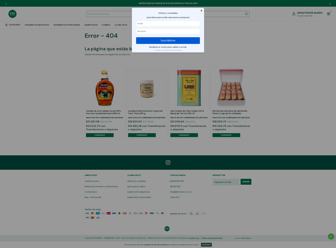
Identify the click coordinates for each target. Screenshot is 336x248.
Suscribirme (168, 40)
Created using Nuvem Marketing (168, 50)
